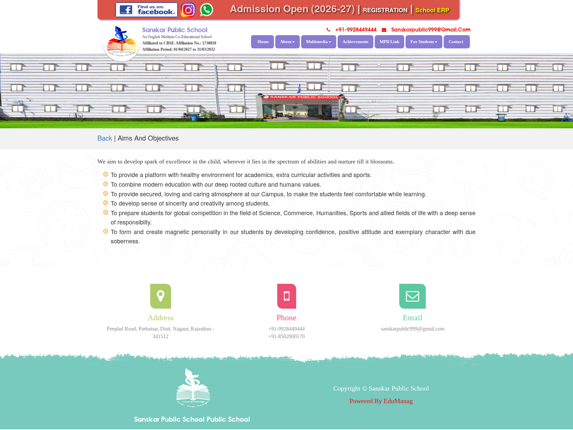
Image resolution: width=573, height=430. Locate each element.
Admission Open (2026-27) (292, 8)
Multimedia (317, 41)
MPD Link (389, 41)
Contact (456, 41)
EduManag (398, 400)
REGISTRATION (385, 10)
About (285, 41)
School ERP (432, 10)
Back (104, 138)
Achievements (355, 41)
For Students (422, 41)
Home (263, 41)
